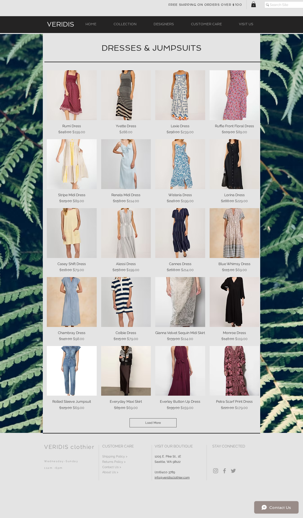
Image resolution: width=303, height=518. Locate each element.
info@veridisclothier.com (172, 477)
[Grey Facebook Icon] (224, 470)
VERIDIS (60, 24)
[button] (253, 4)
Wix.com (175, 516)
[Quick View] (72, 95)
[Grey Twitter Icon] (233, 470)
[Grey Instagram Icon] (215, 470)
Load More (153, 422)
